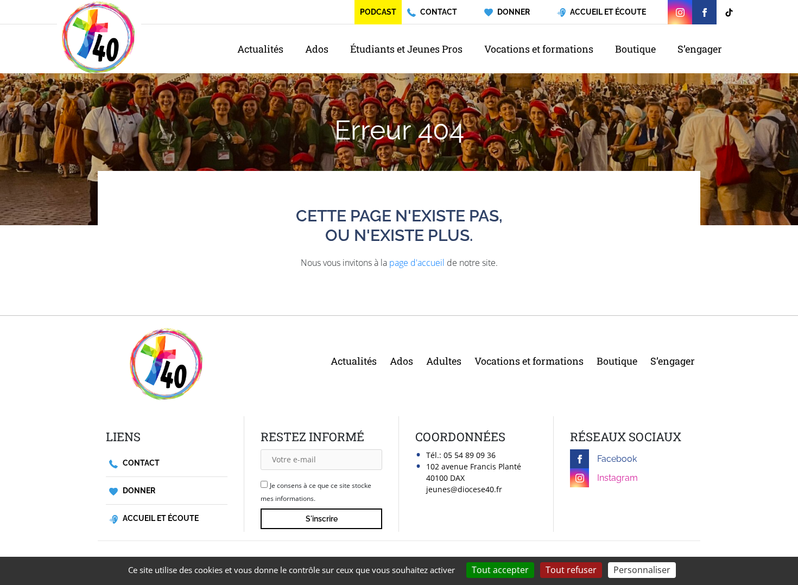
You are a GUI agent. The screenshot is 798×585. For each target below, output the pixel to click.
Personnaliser (641, 570)
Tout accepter (500, 570)
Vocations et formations (538, 48)
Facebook (617, 459)
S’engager (699, 48)
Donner (138, 490)
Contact (140, 463)
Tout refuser (571, 570)
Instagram (617, 478)
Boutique (635, 48)
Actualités (260, 48)
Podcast (378, 12)
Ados (316, 48)
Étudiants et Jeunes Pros (406, 48)
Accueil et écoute (160, 518)
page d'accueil (417, 263)
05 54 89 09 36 (470, 455)
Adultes (443, 360)
